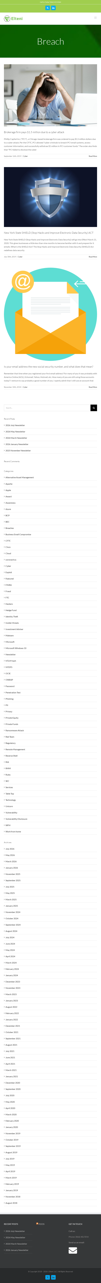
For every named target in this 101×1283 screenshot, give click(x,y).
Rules (8, 774)
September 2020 (13, 1089)
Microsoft (10, 642)
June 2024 (10, 943)
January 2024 (12, 975)
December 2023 (13, 981)
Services (9, 787)
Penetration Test (13, 692)
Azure (8, 509)
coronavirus (11, 559)
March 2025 (11, 899)
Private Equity (12, 717)
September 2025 (13, 880)
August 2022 (11, 1007)
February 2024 (12, 969)
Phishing (9, 699)
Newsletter (11, 654)
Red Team (10, 736)
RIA (7, 762)
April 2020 (10, 1108)
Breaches (10, 528)
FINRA (9, 585)
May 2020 (10, 1102)
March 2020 (11, 1114)
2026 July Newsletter (15, 425)
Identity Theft (12, 616)
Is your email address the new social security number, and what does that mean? (48, 366)
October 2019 (12, 1139)
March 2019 (11, 1177)
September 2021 (13, 1038)
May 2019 (10, 1165)
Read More (93, 156)
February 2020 (12, 1120)
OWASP (9, 679)
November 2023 (13, 988)
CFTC (8, 540)
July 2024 (10, 937)
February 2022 (12, 1013)
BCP (8, 515)
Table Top (10, 793)
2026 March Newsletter (16, 438)
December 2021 (13, 1026)
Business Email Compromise (18, 534)
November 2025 (13, 874)
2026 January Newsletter (17, 444)
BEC (7, 521)
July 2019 (10, 1158)
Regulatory (11, 743)
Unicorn (9, 806)
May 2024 (10, 950)
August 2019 (11, 1152)
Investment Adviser (14, 629)
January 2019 (12, 1190)
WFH (8, 825)
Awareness (11, 502)
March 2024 (11, 962)
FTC (7, 597)
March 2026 (11, 861)
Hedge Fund (11, 610)
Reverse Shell (11, 755)
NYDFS (9, 667)
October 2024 (12, 918)
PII (7, 705)
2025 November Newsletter (18, 450)
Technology (11, 800)
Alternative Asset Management (20, 477)
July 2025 (10, 886)
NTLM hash (11, 660)
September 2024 (13, 924)
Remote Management (15, 749)
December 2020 (13, 1082)
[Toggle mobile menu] (95, 17)
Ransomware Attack (15, 730)
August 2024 (11, 931)
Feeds (41, 1224)
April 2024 (10, 956)
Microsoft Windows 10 (16, 648)
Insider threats (12, 623)
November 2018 (13, 1196)
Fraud (8, 591)
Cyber (25, 156)
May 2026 (10, 855)
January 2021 (12, 1076)
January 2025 (12, 905)
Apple (8, 490)
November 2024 (13, 912)
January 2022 (12, 1019)
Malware (10, 635)
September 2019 (13, 1146)
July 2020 (10, 1095)
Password (10, 686)
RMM (8, 768)
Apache (9, 484)
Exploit (9, 572)
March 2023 (11, 994)
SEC (7, 781)
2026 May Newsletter (15, 431)
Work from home (13, 831)
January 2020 (12, 1127)
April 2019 (10, 1171)
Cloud (8, 553)
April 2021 (10, 1063)
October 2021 (12, 1032)
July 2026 (10, 848)
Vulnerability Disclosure (16, 819)
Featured (10, 578)
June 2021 (10, 1057)
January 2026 (12, 867)
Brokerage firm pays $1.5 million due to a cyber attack (34, 132)
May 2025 (10, 893)
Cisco (8, 547)
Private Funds (12, 724)
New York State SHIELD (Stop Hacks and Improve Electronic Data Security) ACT (49, 232)
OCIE (8, 673)
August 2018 (11, 1203)
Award (9, 496)
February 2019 (12, 1184)
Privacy (9, 711)
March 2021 (11, 1070)
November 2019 (13, 1133)
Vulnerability (11, 812)
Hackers (9, 604)
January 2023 (12, 1000)
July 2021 (10, 1051)
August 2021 (11, 1045)
